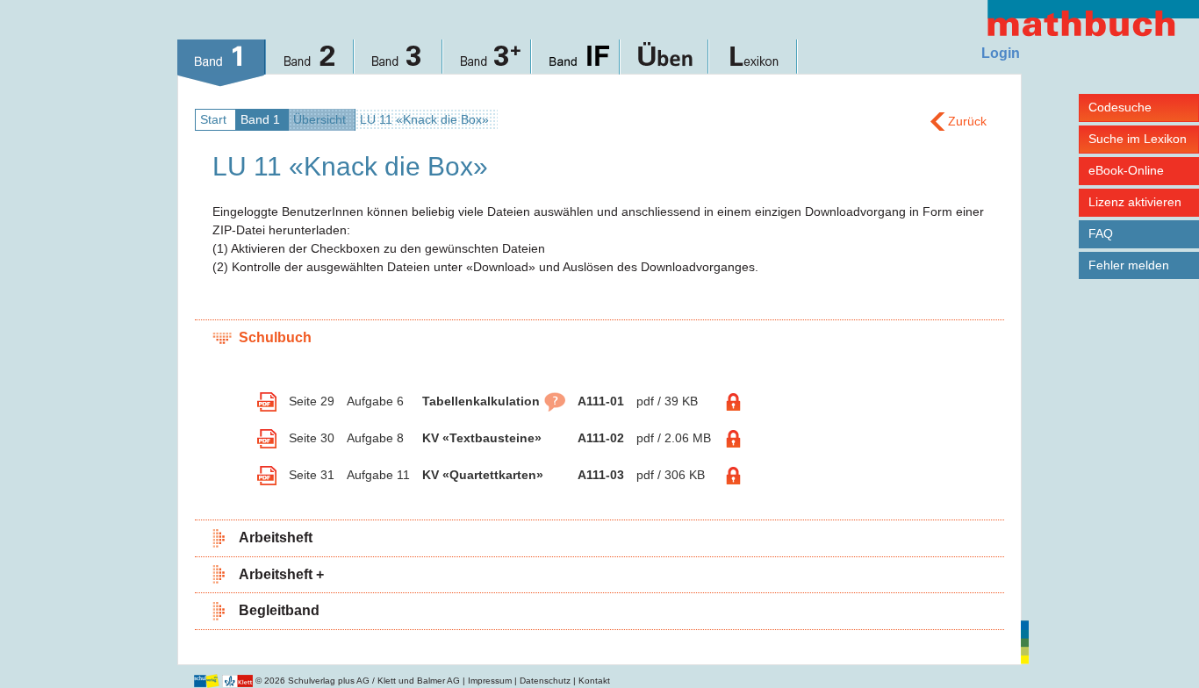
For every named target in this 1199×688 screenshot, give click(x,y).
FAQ (1100, 233)
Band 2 (310, 63)
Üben (665, 63)
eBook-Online (1126, 170)
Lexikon (753, 63)
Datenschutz (545, 680)
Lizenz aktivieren (1134, 202)
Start (213, 119)
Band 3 (399, 63)
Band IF (576, 63)
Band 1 (221, 63)
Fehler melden (1128, 265)
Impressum (490, 680)
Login (1000, 53)
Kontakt (594, 680)
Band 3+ (487, 63)
